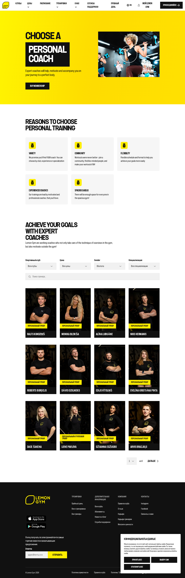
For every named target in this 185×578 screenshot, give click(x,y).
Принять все (137, 560)
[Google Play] (36, 526)
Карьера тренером (125, 519)
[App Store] (36, 518)
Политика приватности (80, 572)
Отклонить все (137, 567)
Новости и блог (100, 517)
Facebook (144, 509)
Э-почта (28, 549)
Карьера (121, 514)
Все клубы (99, 506)
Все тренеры (76, 514)
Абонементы (100, 512)
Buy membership (37, 86)
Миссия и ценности (125, 524)
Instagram (144, 504)
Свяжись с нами (147, 514)
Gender (97, 260)
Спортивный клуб (32, 260)
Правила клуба (123, 504)
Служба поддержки (102, 522)
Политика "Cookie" (117, 572)
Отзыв (120, 509)
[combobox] (41, 266)
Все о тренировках (79, 509)
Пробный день (77, 504)
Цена (62, 260)
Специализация (135, 260)
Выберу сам (164, 560)
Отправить (57, 555)
